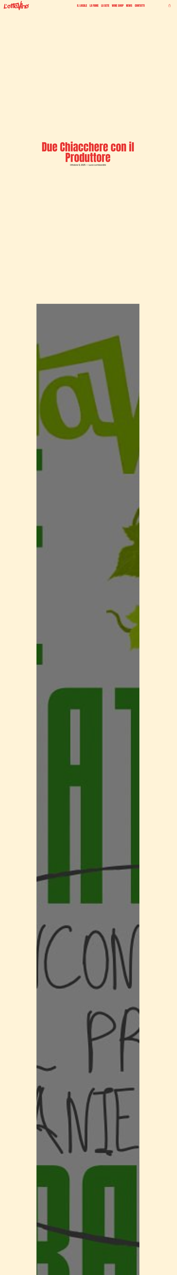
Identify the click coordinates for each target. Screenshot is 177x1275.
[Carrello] (169, 5)
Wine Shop (118, 5)
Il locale (82, 5)
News (129, 5)
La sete (105, 5)
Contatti (140, 5)
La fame (94, 5)
